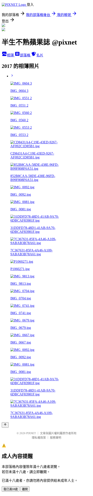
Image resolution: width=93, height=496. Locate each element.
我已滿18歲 (10, 489)
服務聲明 (55, 437)
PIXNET (31, 433)
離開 (25, 489)
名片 (39, 55)
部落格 (25, 55)
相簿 (11, 55)
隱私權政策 (39, 437)
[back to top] (5, 425)
